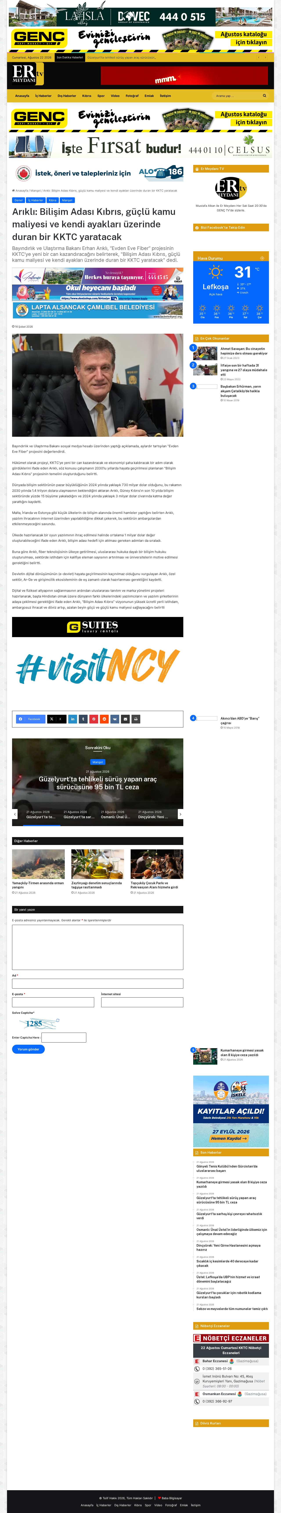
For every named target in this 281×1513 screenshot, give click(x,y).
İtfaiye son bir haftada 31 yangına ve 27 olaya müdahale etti (244, 370)
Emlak (149, 96)
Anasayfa (22, 96)
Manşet (36, 190)
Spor (101, 96)
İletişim (165, 96)
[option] (97, 782)
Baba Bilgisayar (172, 1498)
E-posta (18, 994)
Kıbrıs (86, 96)
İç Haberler (43, 96)
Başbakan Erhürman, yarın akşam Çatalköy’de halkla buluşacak (241, 391)
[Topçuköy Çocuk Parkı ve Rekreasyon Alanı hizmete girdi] (157, 864)
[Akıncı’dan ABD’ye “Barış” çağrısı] (205, 880)
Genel (18, 200)
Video (115, 96)
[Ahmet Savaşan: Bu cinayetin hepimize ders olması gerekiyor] (205, 353)
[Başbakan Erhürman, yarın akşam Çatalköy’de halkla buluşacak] (205, 548)
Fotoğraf (132, 96)
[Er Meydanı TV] (28, 73)
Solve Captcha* (23, 1012)
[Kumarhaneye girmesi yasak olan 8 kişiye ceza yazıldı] (205, 1056)
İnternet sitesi (111, 994)
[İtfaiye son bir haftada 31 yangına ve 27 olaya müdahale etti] (205, 369)
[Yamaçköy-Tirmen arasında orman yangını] (38, 864)
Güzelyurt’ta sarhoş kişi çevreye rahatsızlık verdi (98, 783)
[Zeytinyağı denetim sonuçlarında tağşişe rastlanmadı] (97, 864)
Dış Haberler (67, 96)
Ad (15, 975)
